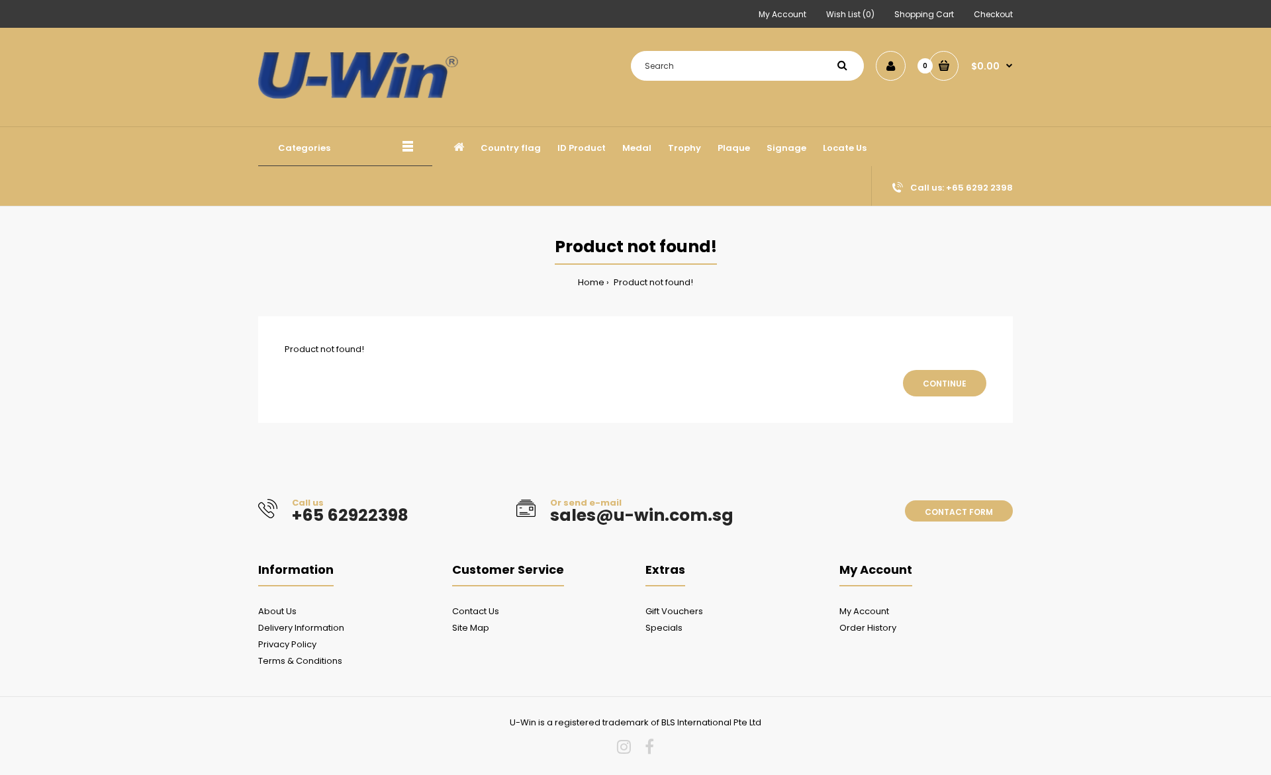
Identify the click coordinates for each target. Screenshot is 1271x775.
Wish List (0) (850, 14)
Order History (867, 627)
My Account (782, 14)
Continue (944, 383)
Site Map (470, 627)
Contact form (959, 512)
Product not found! (652, 282)
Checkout (993, 14)
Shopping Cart (924, 14)
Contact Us (475, 611)
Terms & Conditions (300, 661)
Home (591, 282)
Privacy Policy (287, 644)
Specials (664, 627)
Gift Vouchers (674, 611)
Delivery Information (301, 627)
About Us (277, 611)
